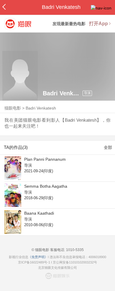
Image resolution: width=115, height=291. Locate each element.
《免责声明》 (38, 257)
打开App (98, 23)
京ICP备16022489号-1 (34, 262)
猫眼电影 (12, 108)
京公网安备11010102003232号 (75, 262)
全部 (108, 147)
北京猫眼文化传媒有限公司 (57, 267)
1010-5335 (74, 250)
